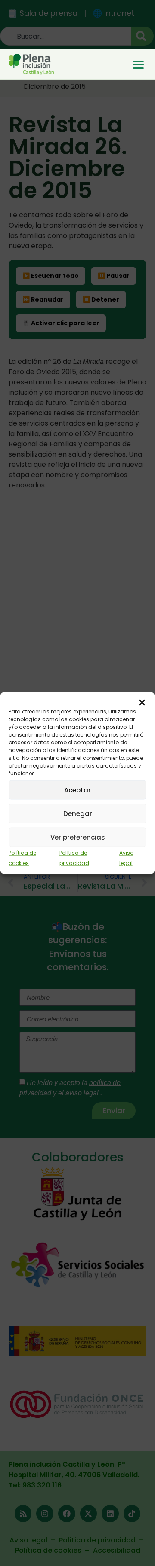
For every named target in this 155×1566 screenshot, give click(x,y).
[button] (142, 702)
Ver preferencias (77, 836)
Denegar (77, 813)
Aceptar (77, 789)
